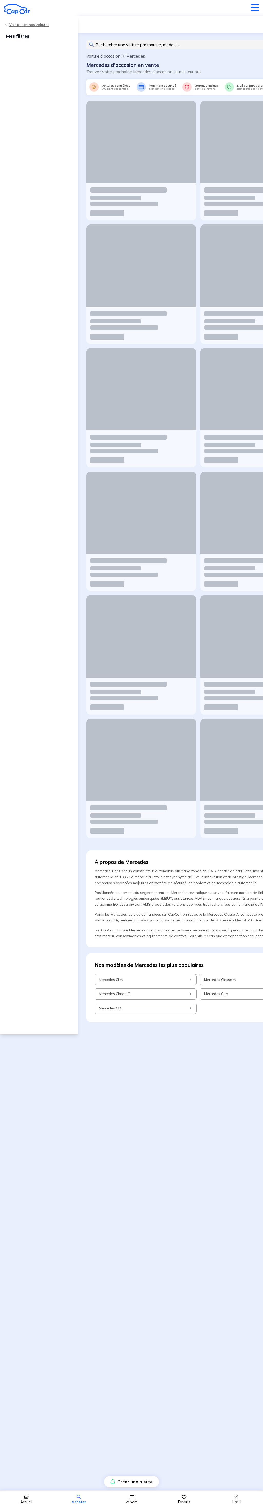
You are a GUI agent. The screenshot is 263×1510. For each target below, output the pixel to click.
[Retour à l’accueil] (17, 9)
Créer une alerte (135, 1481)
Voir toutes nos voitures (29, 25)
